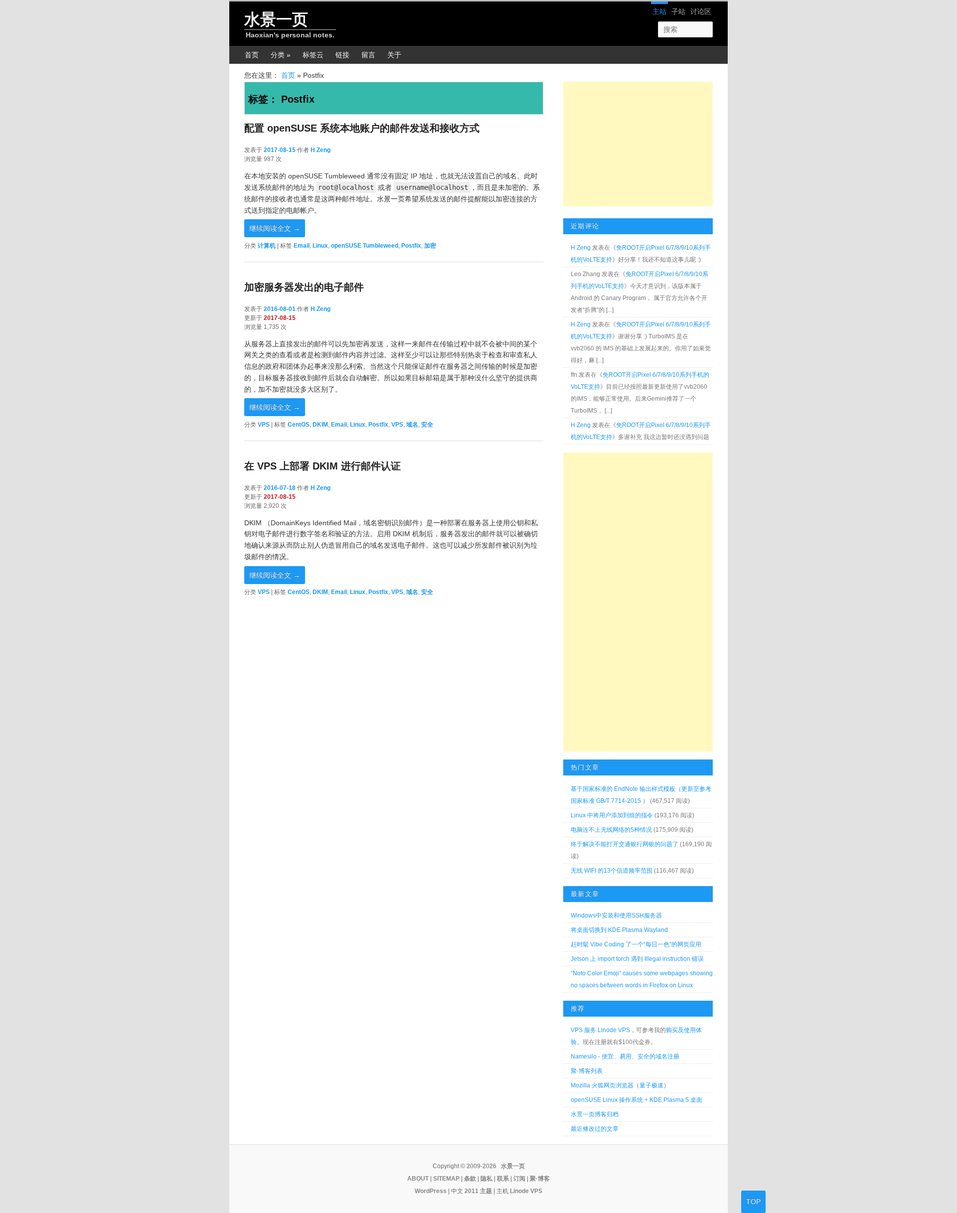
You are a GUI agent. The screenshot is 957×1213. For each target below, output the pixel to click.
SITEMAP (446, 1178)
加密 (430, 245)
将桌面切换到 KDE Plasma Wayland (619, 929)
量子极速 (651, 1085)
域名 (412, 424)
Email (302, 245)
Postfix (411, 245)
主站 (659, 11)
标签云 (313, 55)
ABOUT (418, 1178)
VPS (264, 424)
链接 (342, 55)
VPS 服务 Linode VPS (600, 1030)
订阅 (519, 1178)
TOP (753, 1202)
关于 (394, 55)
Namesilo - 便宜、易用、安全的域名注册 (625, 1056)
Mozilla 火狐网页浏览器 (602, 1085)
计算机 (267, 245)
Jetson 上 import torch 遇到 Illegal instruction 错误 (637, 958)
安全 (427, 424)
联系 (503, 1178)
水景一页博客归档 (595, 1114)
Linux (320, 245)
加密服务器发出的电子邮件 (304, 287)
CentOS (299, 424)
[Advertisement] (638, 144)
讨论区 (700, 11)
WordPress (431, 1191)
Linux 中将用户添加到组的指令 (612, 815)
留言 (368, 55)
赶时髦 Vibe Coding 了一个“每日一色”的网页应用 (636, 944)
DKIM (320, 424)
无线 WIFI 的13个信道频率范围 (611, 870)
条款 (470, 1178)
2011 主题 (478, 1191)
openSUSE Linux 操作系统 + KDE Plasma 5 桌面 (636, 1099)
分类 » (281, 55)
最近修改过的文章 (595, 1128)
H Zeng (320, 150)
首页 (252, 55)
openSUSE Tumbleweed (364, 245)
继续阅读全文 (274, 228)
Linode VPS (526, 1191)
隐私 (486, 1178)
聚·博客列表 (587, 1070)
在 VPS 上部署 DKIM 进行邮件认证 (322, 465)
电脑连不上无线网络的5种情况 (611, 829)
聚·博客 (540, 1178)
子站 (678, 11)
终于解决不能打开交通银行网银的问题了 (624, 844)
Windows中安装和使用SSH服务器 (616, 915)
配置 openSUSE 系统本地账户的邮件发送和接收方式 (361, 128)
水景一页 (276, 19)
